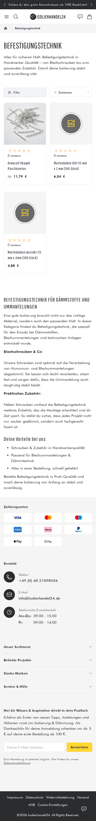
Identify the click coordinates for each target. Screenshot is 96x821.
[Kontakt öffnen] (80, 17)
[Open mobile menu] (6, 17)
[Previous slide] (4, 4)
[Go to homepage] (48, 16)
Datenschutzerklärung (17, 763)
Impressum (15, 797)
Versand (83, 797)
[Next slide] (91, 4)
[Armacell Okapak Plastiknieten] (25, 124)
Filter (16, 92)
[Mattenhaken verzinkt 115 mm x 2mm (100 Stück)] (25, 213)
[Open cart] (89, 17)
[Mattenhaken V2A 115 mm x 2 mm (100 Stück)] (71, 124)
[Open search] (16, 17)
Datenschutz (34, 797)
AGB (31, 805)
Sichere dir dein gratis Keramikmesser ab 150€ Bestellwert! (48, 4)
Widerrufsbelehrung (60, 797)
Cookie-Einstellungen (53, 805)
